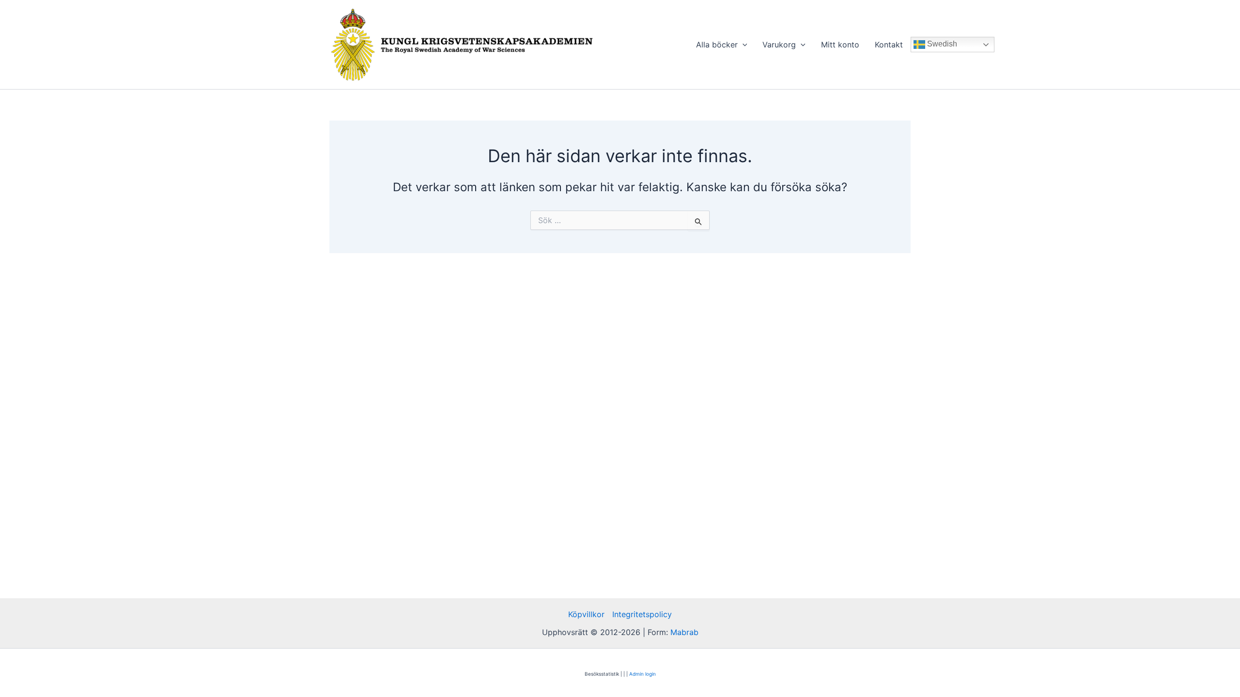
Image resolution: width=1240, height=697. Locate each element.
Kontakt (889, 44)
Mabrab (684, 632)
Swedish (941, 44)
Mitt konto (840, 44)
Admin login (642, 674)
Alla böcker (717, 44)
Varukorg (779, 44)
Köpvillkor (586, 614)
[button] (742, 44)
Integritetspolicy (642, 614)
